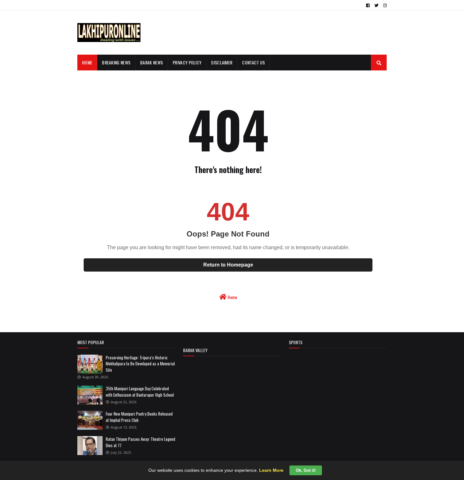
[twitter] (376, 5)
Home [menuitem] (87, 62)
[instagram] (384, 5)
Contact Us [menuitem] (253, 62)
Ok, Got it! (306, 470)
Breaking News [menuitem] (116, 62)
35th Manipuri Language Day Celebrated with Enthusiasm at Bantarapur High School (140, 391)
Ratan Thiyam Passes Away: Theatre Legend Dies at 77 (140, 442)
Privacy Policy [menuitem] (187, 62)
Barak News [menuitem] (151, 62)
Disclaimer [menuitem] (221, 62)
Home (232, 297)
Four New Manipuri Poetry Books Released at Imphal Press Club (139, 417)
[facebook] (368, 5)
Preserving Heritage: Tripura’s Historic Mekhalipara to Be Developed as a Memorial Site (140, 363)
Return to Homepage (228, 264)
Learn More (271, 470)
